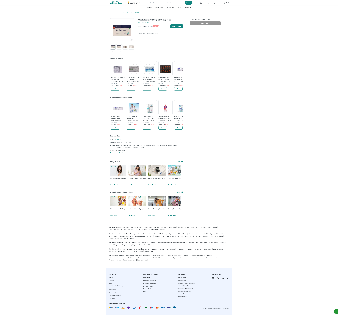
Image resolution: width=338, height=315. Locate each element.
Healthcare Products (115, 295)
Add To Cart (176, 26)
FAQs (144, 291)
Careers (111, 280)
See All (180, 161)
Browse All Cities (148, 286)
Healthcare (158, 7)
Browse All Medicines (149, 280)
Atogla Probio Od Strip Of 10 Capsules (133, 12)
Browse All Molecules (149, 283)
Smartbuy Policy (182, 296)
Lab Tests (170, 7)
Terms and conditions (184, 286)
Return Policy (181, 294)
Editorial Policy (182, 277)
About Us (112, 277)
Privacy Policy (182, 280)
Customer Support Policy (185, 291)
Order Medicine (113, 293)
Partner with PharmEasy (116, 286)
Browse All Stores (148, 289)
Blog (110, 283)
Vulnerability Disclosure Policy (186, 283)
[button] (170, 3)
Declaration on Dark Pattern (186, 288)
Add (115, 89)
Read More (120, 51)
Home (111, 12)
